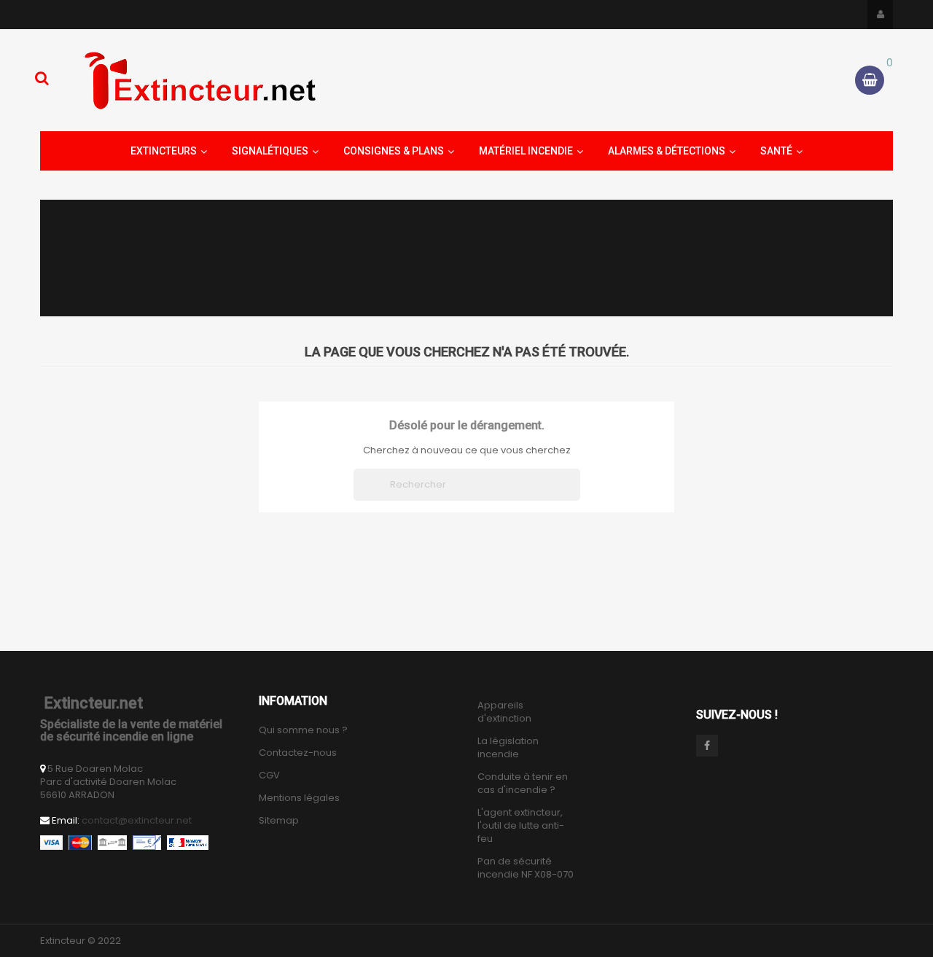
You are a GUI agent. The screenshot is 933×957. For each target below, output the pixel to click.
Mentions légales (299, 798)
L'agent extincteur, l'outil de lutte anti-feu (520, 825)
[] (574, 496)
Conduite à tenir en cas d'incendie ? (522, 783)
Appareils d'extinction (504, 712)
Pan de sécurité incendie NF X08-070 (525, 868)
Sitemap (279, 820)
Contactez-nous (298, 752)
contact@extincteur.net (137, 820)
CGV (269, 775)
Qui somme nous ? (303, 730)
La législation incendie (508, 748)
